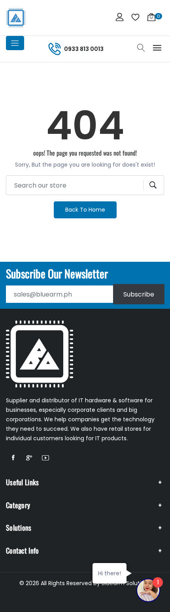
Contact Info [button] (22, 550)
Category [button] (18, 505)
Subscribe (138, 294)
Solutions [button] (19, 527)
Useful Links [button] (22, 482)
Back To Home (85, 210)
